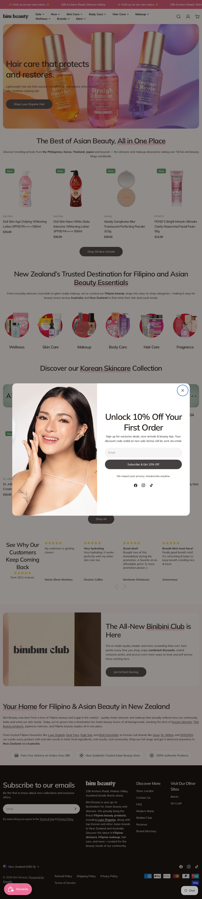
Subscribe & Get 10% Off (143, 464)
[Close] (182, 390)
